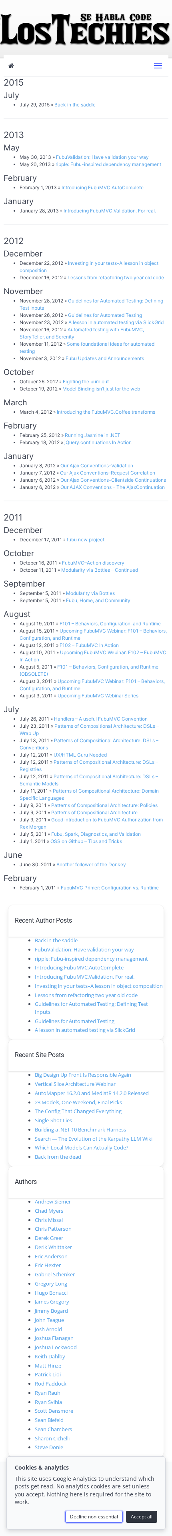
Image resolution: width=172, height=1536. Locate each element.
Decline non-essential (94, 1516)
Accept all (141, 1516)
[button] (158, 66)
